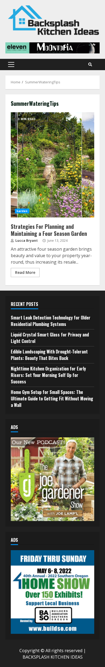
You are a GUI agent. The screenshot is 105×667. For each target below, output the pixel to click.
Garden (22, 211)
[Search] (90, 64)
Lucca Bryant (26, 240)
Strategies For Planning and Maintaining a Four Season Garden (52, 164)
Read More (25, 272)
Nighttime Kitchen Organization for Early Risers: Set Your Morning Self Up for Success (48, 375)
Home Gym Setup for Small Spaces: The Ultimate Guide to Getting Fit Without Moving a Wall (52, 398)
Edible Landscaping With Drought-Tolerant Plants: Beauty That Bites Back (49, 354)
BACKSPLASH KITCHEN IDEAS (53, 657)
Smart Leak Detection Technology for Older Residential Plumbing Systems (50, 320)
